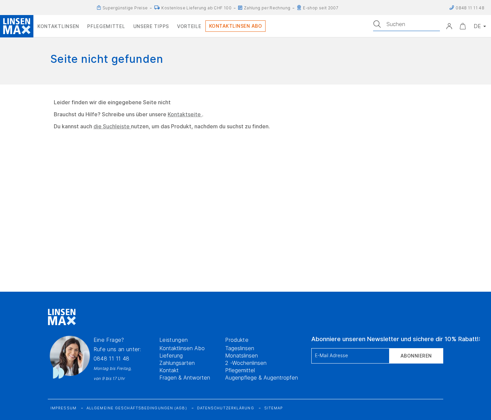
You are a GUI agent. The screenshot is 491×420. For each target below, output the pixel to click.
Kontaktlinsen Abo (182, 348)
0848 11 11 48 (112, 358)
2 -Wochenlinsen (246, 363)
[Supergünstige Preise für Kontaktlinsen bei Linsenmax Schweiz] (99, 7)
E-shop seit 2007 (320, 8)
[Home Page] (16, 26)
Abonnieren (416, 356)
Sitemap (273, 408)
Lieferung (171, 355)
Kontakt (169, 370)
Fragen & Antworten (184, 377)
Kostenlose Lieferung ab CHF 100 (196, 8)
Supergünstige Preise (125, 8)
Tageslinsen (239, 348)
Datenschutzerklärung (225, 408)
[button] (449, 26)
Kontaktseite (185, 114)
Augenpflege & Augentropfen (261, 377)
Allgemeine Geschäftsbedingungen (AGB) (137, 408)
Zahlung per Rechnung (267, 8)
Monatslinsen (241, 355)
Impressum (63, 408)
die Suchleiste (112, 126)
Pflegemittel (240, 370)
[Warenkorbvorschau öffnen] (462, 26)
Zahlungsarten (177, 363)
